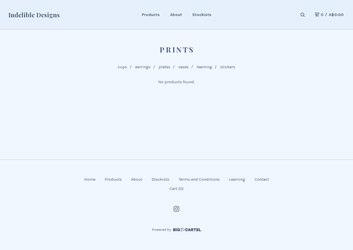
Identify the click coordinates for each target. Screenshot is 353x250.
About (176, 14)
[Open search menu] (303, 15)
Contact (262, 179)
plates (164, 66)
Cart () (176, 188)
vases (183, 66)
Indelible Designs (34, 15)
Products (151, 14)
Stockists (201, 14)
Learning (237, 179)
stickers (227, 66)
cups (122, 66)
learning (204, 66)
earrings (143, 66)
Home (89, 179)
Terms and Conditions (199, 179)
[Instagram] (176, 209)
